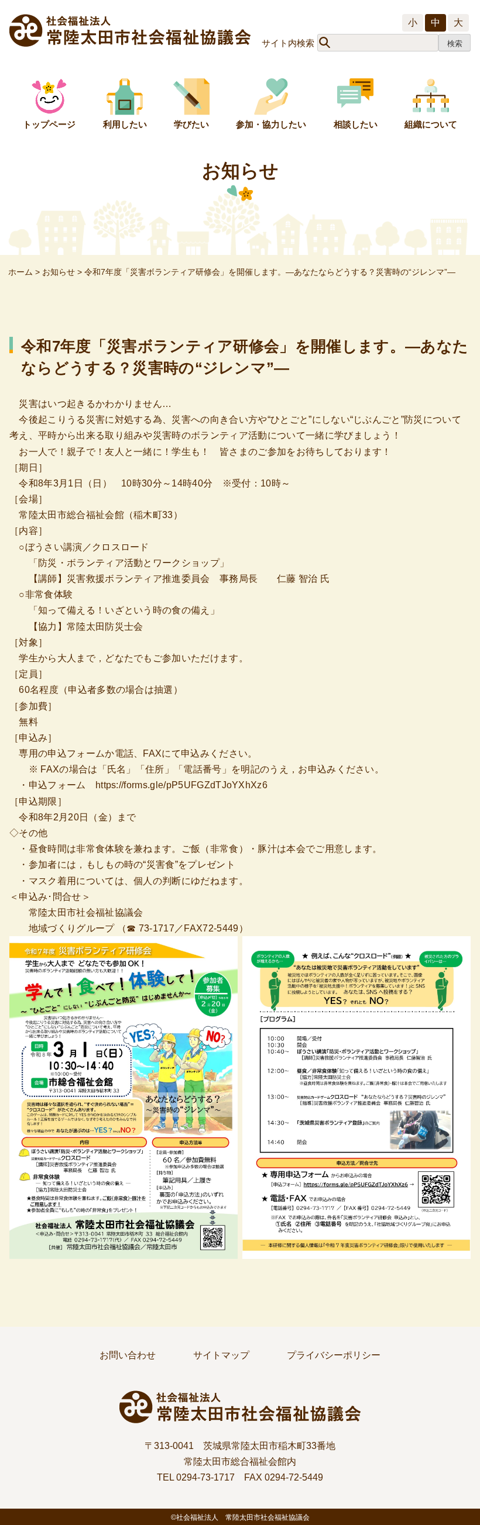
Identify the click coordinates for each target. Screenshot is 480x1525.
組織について (430, 124)
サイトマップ (221, 1355)
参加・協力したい (271, 124)
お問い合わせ (128, 1355)
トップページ (49, 124)
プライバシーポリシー (333, 1355)
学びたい (191, 124)
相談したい (356, 124)
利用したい (125, 124)
